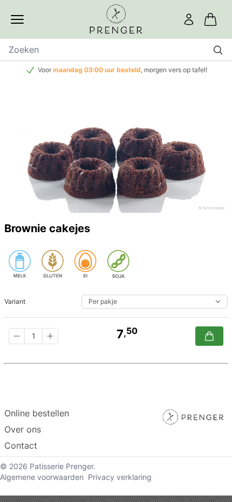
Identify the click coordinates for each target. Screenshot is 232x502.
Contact (20, 445)
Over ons (22, 429)
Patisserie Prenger (61, 466)
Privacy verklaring (120, 477)
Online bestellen (36, 413)
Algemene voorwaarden (42, 477)
